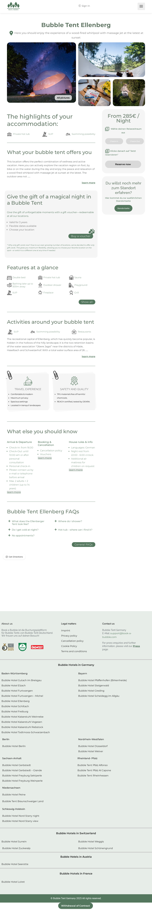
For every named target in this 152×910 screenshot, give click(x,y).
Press (136, 646)
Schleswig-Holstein (13, 809)
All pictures (63, 97)
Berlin (5, 739)
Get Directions (16, 557)
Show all (87, 302)
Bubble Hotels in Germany (76, 665)
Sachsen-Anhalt (12, 758)
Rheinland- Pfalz (87, 758)
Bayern (82, 673)
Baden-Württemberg (14, 673)
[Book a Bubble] (13, 6)
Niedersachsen (11, 787)
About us (6, 623)
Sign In (85, 5)
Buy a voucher (80, 236)
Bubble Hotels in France (76, 873)
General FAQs (84, 544)
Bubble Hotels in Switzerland (76, 833)
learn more (88, 182)
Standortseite (123, 208)
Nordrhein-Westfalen (91, 739)
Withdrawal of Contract (75, 905)
